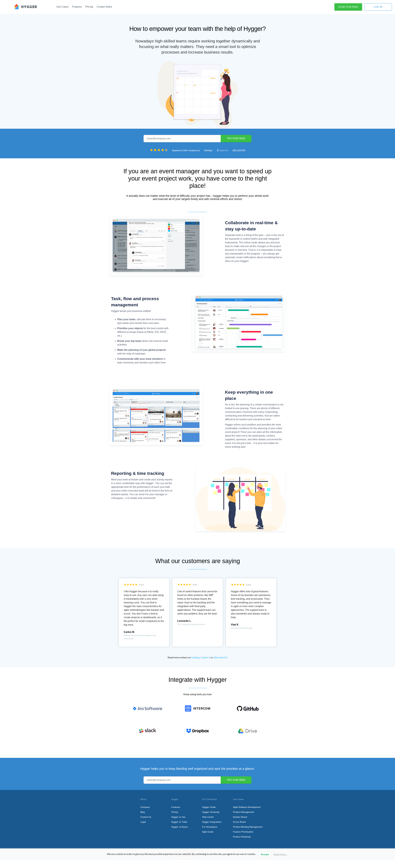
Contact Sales (104, 6)
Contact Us (145, 817)
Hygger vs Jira (178, 817)
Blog (142, 812)
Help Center (208, 817)
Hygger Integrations (211, 822)
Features (77, 6)
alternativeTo (220, 657)
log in (378, 7)
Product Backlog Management (247, 827)
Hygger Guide (209, 807)
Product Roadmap (242, 836)
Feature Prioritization (243, 832)
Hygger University (210, 812)
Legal (143, 822)
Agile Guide (207, 832)
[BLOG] (25, 6)
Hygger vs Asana (179, 827)
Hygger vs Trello (179, 822)
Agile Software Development (247, 807)
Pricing (89, 6)
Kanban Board (240, 817)
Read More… (280, 854)
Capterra (205, 657)
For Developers (209, 827)
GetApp (195, 657)
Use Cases (62, 6)
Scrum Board (239, 822)
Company (145, 807)
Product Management (243, 812)
